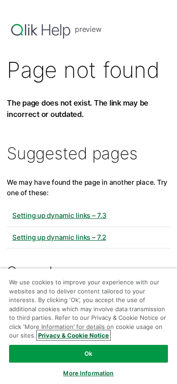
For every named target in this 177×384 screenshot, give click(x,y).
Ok (88, 353)
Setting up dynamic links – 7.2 (59, 237)
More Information (88, 373)
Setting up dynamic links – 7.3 (59, 215)
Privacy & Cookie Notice (73, 335)
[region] (88, 326)
